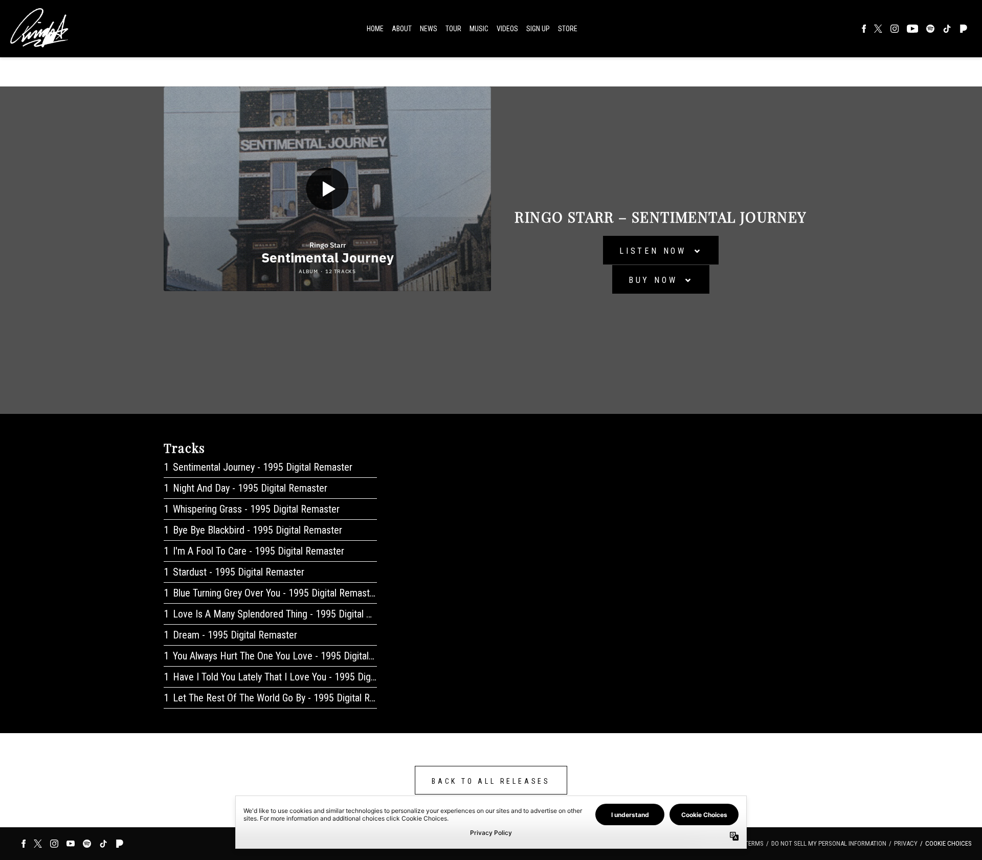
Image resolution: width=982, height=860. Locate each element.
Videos (507, 29)
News (428, 29)
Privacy (906, 843)
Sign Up (538, 29)
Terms (754, 843)
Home (375, 29)
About (402, 29)
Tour (453, 29)
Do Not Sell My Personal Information (828, 843)
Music (479, 29)
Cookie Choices (948, 843)
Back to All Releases (491, 781)
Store (567, 29)
